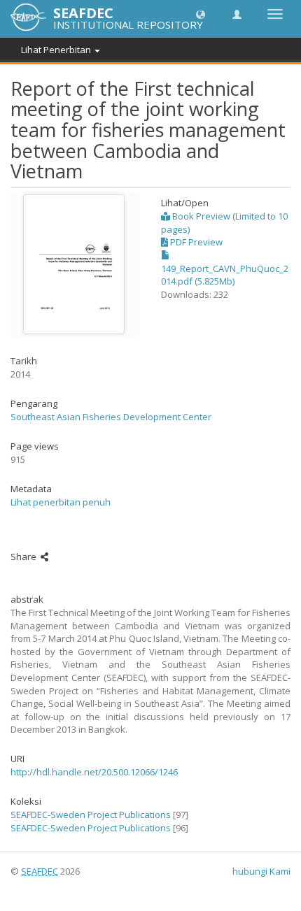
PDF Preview (195, 242)
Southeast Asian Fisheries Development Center (110, 416)
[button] (200, 13)
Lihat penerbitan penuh (60, 502)
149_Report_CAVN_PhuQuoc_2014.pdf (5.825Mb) (224, 274)
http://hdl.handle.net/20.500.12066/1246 (94, 772)
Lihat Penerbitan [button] (57, 49)
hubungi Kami (261, 871)
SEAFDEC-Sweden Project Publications (90, 814)
